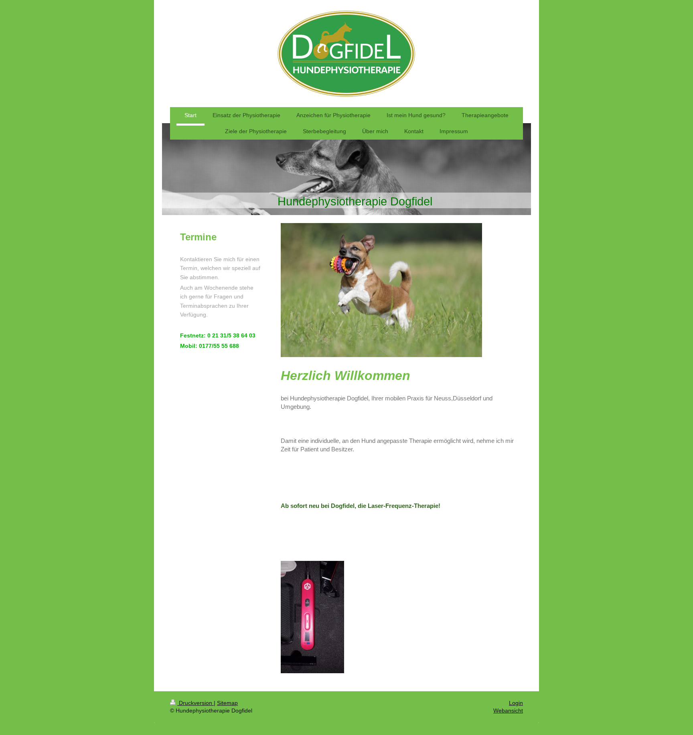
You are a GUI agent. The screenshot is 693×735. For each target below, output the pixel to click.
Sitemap (227, 703)
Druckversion (195, 703)
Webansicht (508, 710)
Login (516, 703)
